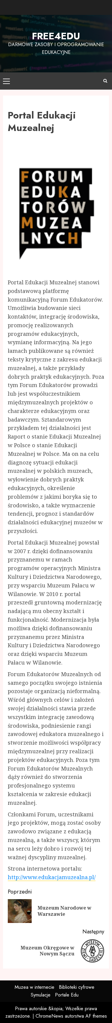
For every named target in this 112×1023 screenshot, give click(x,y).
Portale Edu (67, 994)
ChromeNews (49, 1016)
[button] (6, 81)
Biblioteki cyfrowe (76, 987)
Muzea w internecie (34, 987)
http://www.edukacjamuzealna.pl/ (52, 877)
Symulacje (40, 994)
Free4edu (56, 36)
